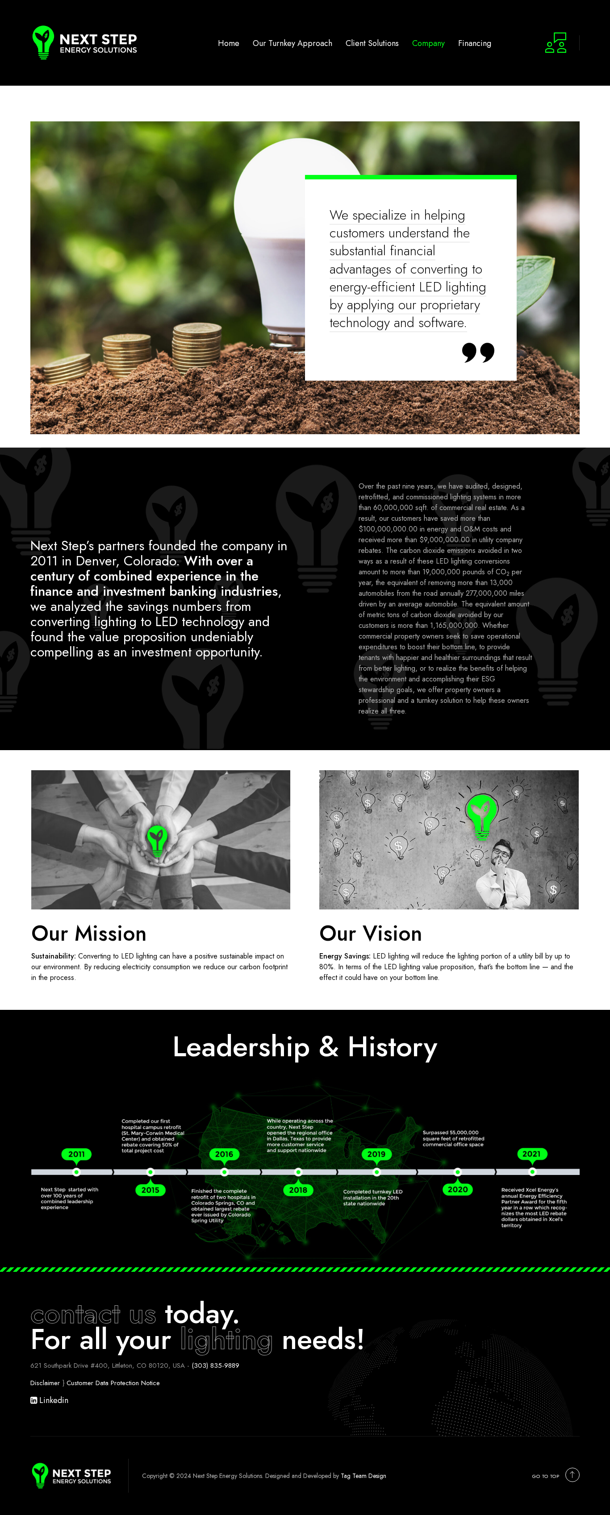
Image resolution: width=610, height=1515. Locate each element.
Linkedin (52, 1400)
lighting (226, 1339)
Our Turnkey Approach (292, 43)
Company (428, 43)
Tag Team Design (363, 1475)
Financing (474, 43)
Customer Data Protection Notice (113, 1383)
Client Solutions (372, 43)
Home (228, 43)
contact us (93, 1313)
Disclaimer (45, 1383)
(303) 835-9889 (215, 1365)
